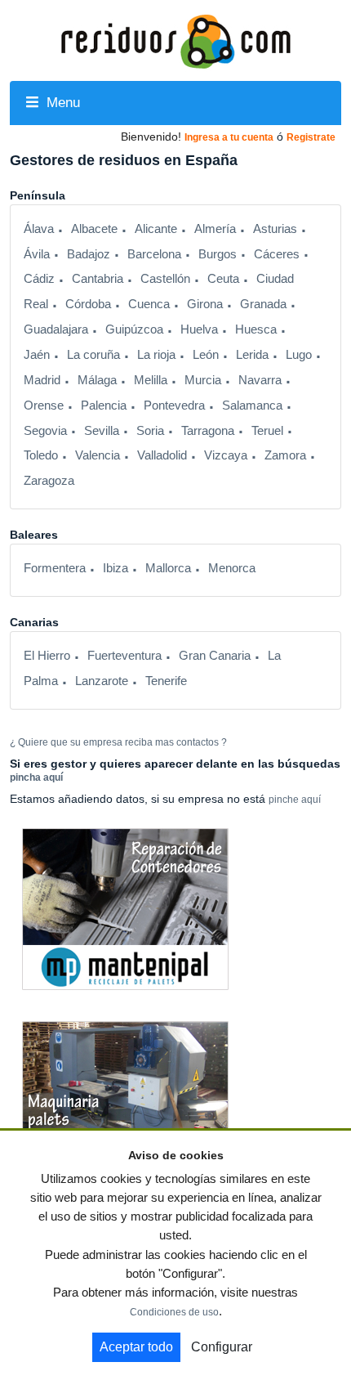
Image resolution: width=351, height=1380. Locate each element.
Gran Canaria (215, 655)
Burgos (217, 254)
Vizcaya (225, 455)
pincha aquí (36, 777)
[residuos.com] (175, 40)
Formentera (55, 568)
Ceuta (223, 278)
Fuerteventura (124, 655)
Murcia (202, 380)
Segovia (45, 430)
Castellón (165, 278)
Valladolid (162, 455)
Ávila (37, 254)
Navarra (260, 380)
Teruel (267, 430)
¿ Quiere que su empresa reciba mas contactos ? (118, 742)
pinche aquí (295, 799)
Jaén (37, 354)
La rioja (156, 354)
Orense (44, 405)
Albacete (94, 228)
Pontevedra (174, 405)
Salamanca (252, 405)
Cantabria (97, 278)
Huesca (256, 329)
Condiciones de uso (174, 1312)
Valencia (97, 455)
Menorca (231, 568)
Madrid (42, 380)
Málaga (97, 380)
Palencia (104, 405)
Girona (205, 304)
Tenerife (166, 681)
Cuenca (149, 304)
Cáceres (277, 254)
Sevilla (101, 430)
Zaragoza (49, 480)
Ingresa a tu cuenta (228, 137)
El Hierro (47, 655)
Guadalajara (56, 329)
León (206, 354)
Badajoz (88, 254)
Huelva (199, 329)
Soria (150, 430)
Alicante (156, 228)
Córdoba (88, 304)
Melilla (150, 380)
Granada (263, 304)
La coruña (93, 354)
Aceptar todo (136, 1347)
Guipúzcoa (134, 329)
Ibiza (115, 568)
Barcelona (154, 254)
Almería (215, 228)
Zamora (285, 455)
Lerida (252, 354)
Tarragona (207, 430)
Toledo (41, 455)
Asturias (275, 228)
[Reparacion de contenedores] (125, 908)
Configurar (221, 1347)
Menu (61, 102)
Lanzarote (101, 681)
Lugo (299, 354)
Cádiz (39, 278)
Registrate (311, 137)
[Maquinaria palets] (125, 1101)
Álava (39, 228)
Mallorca (168, 568)
